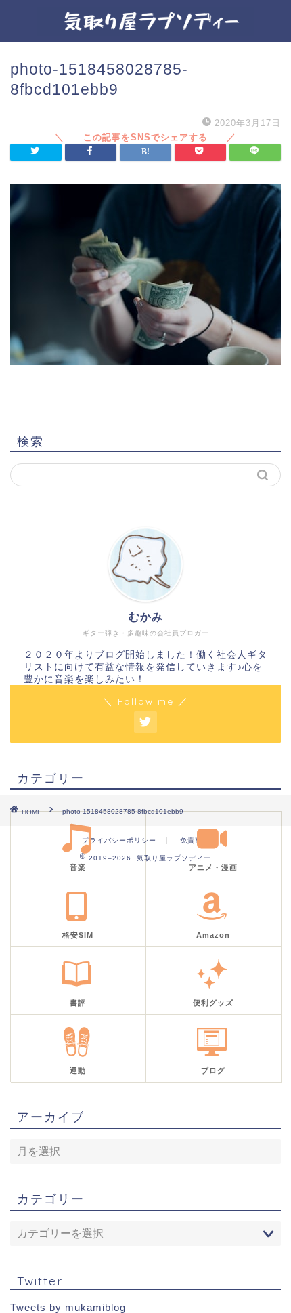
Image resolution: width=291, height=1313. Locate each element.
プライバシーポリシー (119, 840)
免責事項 (195, 840)
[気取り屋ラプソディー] (145, 31)
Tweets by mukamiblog (68, 1307)
